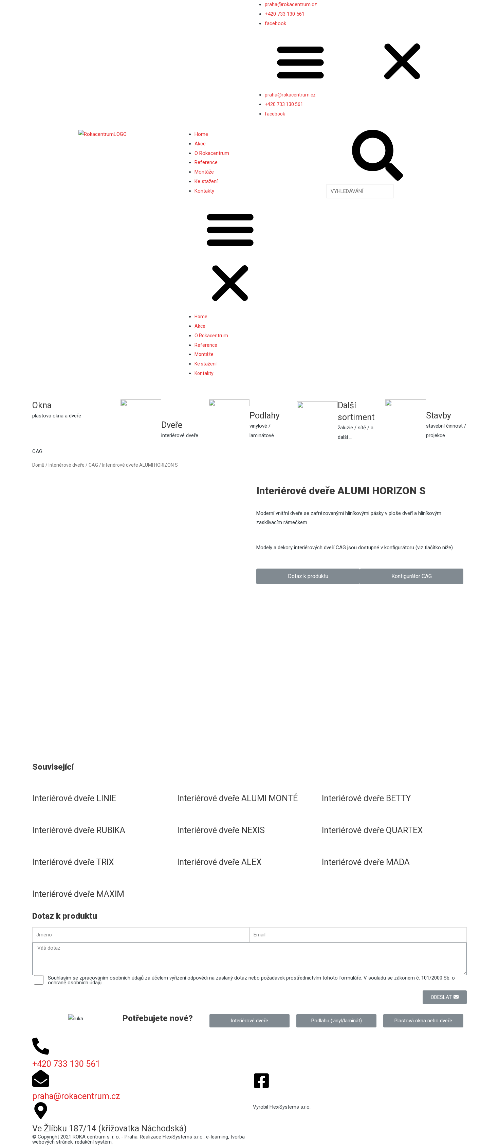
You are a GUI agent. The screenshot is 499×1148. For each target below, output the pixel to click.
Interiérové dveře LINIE (74, 798)
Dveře (171, 425)
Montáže (204, 172)
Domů (38, 465)
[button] (360, 63)
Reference (206, 162)
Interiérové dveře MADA (366, 862)
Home (201, 134)
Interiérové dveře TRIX (73, 862)
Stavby (438, 415)
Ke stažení (206, 181)
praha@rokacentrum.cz (291, 4)
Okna (42, 405)
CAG (93, 465)
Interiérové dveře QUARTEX (372, 830)
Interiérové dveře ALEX (219, 862)
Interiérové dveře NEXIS (221, 830)
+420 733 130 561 (284, 14)
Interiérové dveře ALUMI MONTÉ (237, 798)
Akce (200, 144)
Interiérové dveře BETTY (366, 798)
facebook (275, 23)
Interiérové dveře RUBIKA (78, 830)
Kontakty (204, 191)
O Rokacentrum (212, 153)
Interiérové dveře (67, 465)
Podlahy (265, 415)
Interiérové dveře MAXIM (78, 894)
